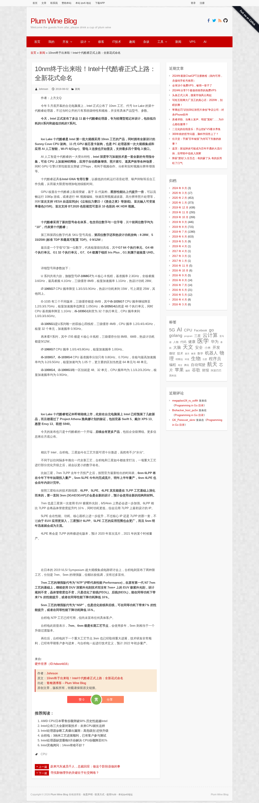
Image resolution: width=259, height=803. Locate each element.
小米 (208, 347)
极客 (101, 41)
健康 (191, 342)
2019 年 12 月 (180, 207)
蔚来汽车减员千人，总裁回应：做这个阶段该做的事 (85, 766)
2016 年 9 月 (179, 275)
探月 (187, 353)
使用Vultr (111, 794)
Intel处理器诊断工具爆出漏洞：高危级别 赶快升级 (74, 730)
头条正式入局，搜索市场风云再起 (192, 95)
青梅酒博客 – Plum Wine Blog (66, 683)
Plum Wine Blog (54, 21)
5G (172, 329)
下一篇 (43, 773)
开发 (66, 41)
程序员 (215, 358)
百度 (205, 359)
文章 (43, 3)
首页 (35, 3)
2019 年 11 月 (180, 212)
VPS (192, 41)
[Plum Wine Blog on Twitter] (214, 20)
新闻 (178, 41)
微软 (172, 353)
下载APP (100, 3)
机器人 (211, 353)
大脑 (177, 347)
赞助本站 (66, 3)
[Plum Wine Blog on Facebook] (208, 20)
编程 (172, 365)
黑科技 (172, 375)
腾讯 (186, 365)
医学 (203, 340)
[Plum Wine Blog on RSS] (220, 20)
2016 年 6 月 (179, 289)
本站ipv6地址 (125, 794)
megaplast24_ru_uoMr (185, 400)
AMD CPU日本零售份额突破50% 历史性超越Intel (74, 721)
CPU (44, 754)
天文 (188, 347)
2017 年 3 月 (179, 256)
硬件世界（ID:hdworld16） (52, 663)
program (188, 336)
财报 (205, 370)
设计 (83, 41)
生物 (196, 358)
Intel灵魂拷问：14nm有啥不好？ (63, 745)
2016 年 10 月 (180, 270)
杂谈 (146, 41)
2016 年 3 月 (179, 304)
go (211, 330)
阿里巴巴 (216, 370)
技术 (180, 353)
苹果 (179, 369)
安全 (199, 347)
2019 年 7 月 (179, 231)
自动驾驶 (198, 365)
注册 (202, 3)
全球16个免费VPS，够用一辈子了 (192, 85)
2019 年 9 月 (179, 222)
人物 (175, 342)
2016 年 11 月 (180, 265)
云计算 (210, 335)
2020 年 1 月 (179, 202)
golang (175, 335)
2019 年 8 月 (179, 226)
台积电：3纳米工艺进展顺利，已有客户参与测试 (73, 735)
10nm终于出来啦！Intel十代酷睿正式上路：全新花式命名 (85, 678)
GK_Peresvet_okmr (183, 419)
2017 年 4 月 (179, 251)
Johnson (43, 89)
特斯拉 (179, 359)
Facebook (200, 330)
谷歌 (196, 370)
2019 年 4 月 (179, 246)
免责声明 (88, 794)
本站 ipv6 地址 (83, 3)
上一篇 (43, 766)
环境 (187, 359)
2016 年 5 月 (179, 294)
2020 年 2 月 (179, 197)
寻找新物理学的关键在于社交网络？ (74, 772)
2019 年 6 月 (179, 236)
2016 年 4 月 (179, 299)
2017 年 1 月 (179, 260)
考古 (180, 365)
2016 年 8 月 (179, 280)
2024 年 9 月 (179, 188)
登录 (193, 3)
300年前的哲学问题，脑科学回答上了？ (195, 134)
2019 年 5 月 (179, 241)
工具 (160, 41)
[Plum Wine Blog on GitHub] (225, 20)
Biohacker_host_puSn (185, 410)
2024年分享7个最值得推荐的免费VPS (194, 90)
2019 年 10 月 (180, 217)
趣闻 (132, 41)
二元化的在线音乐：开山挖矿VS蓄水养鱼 (196, 129)
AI (205, 41)
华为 (215, 341)
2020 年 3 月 (179, 192)
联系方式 (99, 794)
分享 (110, 699)
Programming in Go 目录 (189, 405)
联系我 (54, 3)
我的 (51, 41)
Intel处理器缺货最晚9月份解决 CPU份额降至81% (74, 740)
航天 (212, 364)
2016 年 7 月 (179, 285)
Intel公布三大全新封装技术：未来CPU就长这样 (73, 725)
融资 (188, 370)
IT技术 (116, 41)
